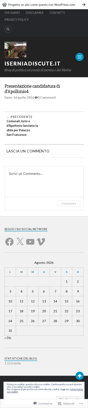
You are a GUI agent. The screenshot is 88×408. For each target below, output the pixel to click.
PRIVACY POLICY (17, 19)
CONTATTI (57, 12)
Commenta (68, 203)
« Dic (8, 338)
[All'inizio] (80, 376)
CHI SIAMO (12, 12)
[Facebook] (9, 239)
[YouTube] (30, 239)
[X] (20, 239)
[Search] (8, 29)
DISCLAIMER (34, 12)
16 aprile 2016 (23, 97)
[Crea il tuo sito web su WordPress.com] (44, 4)
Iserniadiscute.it (33, 63)
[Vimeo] (41, 239)
